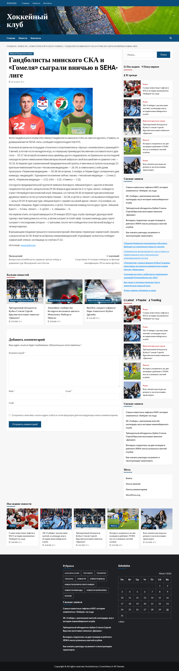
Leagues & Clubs (72, 573)
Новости (36, 3)
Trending (69, 579)
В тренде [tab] (131, 75)
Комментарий (17, 353)
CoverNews (105, 666)
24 (122, 609)
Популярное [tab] (151, 66)
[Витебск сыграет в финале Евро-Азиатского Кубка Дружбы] (103, 291)
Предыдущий (35, 259)
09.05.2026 (53, 321)
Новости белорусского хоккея (21, 54)
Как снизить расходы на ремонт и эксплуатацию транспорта (154, 167)
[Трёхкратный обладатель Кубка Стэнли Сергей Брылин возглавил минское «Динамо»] (25, 291)
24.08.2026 (14, 542)
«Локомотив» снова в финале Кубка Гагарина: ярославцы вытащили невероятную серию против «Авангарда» (147, 266)
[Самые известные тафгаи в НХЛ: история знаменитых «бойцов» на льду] (132, 88)
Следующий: (97, 259)
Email (69, 391)
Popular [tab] (142, 300)
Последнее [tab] (133, 66)
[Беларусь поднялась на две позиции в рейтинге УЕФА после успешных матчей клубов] (132, 145)
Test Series (88, 573)
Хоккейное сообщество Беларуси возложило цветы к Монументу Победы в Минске (64, 312)
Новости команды (74, 590)
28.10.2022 (15, 82)
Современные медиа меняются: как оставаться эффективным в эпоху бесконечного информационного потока (146, 254)
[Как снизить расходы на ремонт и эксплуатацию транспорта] (132, 164)
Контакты (47, 3)
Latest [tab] (130, 300)
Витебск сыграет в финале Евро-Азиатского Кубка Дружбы (101, 311)
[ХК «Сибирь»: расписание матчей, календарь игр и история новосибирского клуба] (132, 107)
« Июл (121, 621)
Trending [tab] (155, 300)
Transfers (101, 573)
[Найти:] (141, 55)
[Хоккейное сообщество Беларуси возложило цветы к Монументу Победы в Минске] (64, 291)
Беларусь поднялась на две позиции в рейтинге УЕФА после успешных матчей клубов (156, 148)
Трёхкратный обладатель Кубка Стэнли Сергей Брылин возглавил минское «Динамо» (24, 312)
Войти (129, 478)
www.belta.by (28, 245)
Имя (12, 391)
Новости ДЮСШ (97, 579)
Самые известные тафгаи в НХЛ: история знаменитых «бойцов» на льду (156, 90)
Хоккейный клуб (27, 20)
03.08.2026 (48, 545)
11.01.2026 (92, 318)
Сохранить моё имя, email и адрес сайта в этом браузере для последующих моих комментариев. (65, 415)
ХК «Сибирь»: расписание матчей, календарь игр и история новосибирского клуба (155, 110)
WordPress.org (133, 495)
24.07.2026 (14, 321)
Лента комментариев (136, 489)
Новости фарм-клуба (97, 590)
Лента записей (133, 484)
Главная (25, 3)
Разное (145, 84)
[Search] (170, 38)
